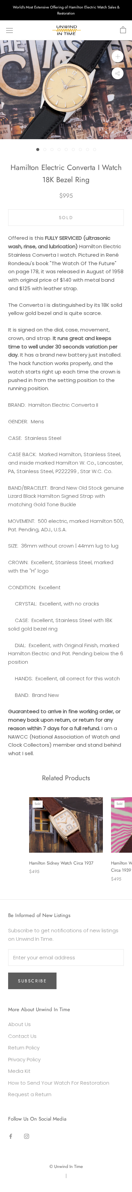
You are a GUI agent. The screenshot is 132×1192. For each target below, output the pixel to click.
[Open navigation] (9, 30)
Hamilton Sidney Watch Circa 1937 (61, 863)
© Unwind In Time (66, 1166)
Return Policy (24, 1047)
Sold (66, 217)
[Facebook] (10, 1136)
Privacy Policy (24, 1059)
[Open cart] (123, 30)
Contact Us (22, 1036)
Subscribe (32, 981)
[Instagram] (26, 1136)
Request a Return (29, 1094)
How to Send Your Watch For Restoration (58, 1082)
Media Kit (19, 1070)
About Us (19, 1024)
